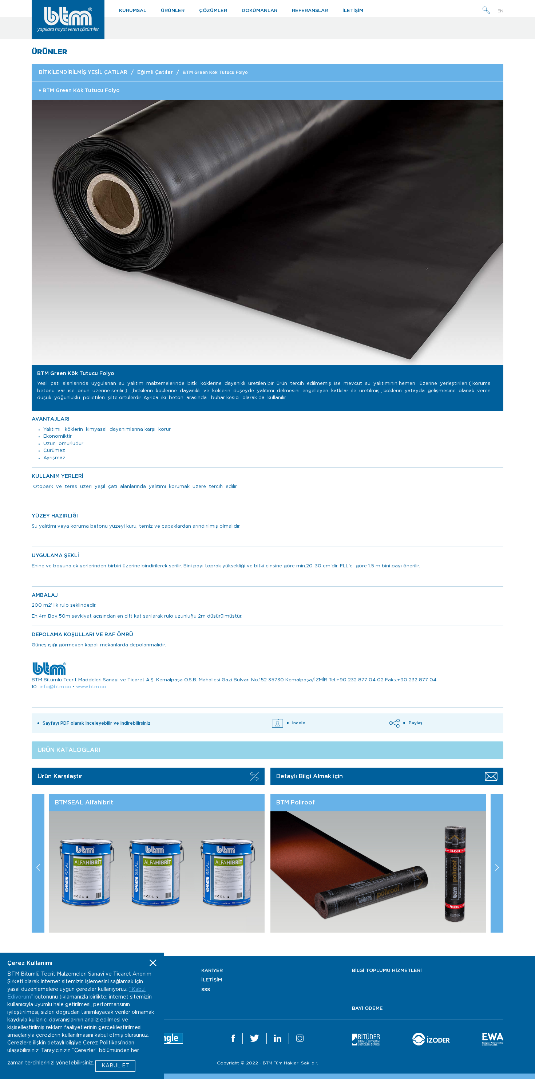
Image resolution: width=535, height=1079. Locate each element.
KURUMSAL (132, 10)
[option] (267, 232)
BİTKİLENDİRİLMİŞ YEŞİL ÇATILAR (83, 72)
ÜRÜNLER (173, 10)
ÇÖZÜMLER (213, 10)
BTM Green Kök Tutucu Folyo (215, 72)
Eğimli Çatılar (155, 72)
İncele (298, 723)
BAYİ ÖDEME (367, 1008)
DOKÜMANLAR (259, 10)
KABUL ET (115, 1065)
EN (500, 11)
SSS (205, 990)
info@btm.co (55, 687)
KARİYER (212, 970)
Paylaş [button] (416, 723)
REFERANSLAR (310, 10)
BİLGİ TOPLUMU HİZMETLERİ (387, 970)
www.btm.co (91, 687)
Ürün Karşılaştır (60, 776)
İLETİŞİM (352, 10)
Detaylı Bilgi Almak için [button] (309, 776)
